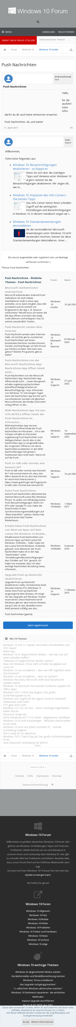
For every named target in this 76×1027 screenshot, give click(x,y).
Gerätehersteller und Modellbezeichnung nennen (38, 976)
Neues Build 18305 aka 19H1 (38, 1005)
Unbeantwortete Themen (52, 39)
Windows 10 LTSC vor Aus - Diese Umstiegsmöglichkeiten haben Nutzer (36, 709)
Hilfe (30, 775)
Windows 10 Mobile (38, 919)
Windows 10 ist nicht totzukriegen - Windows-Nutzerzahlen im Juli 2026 (37, 722)
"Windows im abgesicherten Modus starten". (28, 660)
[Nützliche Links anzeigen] (71, 49)
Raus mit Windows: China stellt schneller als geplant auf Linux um (34, 665)
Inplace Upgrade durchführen (38, 1000)
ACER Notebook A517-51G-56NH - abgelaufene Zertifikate (36, 717)
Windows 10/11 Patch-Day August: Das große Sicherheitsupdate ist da (29, 694)
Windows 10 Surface (38, 939)
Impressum (42, 775)
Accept (26, 1021)
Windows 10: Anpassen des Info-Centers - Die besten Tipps (40, 197)
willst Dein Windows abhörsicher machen (39, 988)
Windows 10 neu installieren (38, 980)
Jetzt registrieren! (38, 625)
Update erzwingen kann (38, 874)
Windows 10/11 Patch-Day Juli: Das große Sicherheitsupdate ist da (37, 738)
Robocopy (9, 651)
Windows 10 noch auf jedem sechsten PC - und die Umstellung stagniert (32, 728)
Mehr (38, 745)
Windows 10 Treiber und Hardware (38, 931)
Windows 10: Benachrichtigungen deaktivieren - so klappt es (35, 167)
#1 (71, 127)
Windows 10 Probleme (38, 927)
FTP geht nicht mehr (15, 705)
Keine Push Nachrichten (20, 490)
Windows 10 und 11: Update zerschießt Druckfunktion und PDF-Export (36, 646)
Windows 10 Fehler (38, 923)
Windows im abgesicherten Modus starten (38, 971)
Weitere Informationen (42, 1021)
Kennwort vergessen (15, 714)
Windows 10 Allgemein (38, 911)
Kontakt (19, 775)
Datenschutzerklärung (35, 784)
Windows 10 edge (38, 944)
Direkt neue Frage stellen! (18, 40)
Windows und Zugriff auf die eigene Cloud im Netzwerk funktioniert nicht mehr (34, 700)
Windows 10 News (38, 935)
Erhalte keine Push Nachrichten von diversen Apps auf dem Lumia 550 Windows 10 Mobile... (26, 529)
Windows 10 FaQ (38, 915)
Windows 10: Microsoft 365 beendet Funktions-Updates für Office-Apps (37, 687)
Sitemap (56, 775)
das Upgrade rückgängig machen (37, 984)
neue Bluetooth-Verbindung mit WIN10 (25, 742)
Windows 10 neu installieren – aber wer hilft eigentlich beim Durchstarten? (37, 672)
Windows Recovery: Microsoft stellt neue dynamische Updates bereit (33, 681)
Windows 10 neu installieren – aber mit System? (30, 676)
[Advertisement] (33, 100)
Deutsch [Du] (37, 767)
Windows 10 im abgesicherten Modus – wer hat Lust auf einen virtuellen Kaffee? (35, 656)
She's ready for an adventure (19, 733)
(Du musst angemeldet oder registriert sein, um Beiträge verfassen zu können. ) (38, 259)
